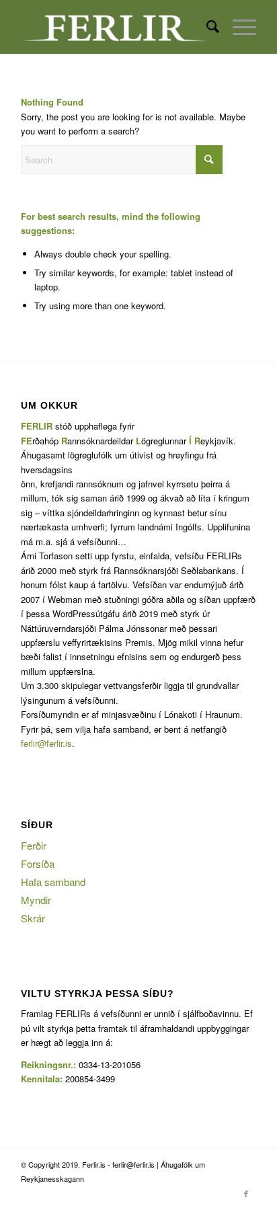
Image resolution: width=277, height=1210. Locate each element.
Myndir (36, 900)
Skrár (33, 918)
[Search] (206, 27)
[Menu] (237, 27)
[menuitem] (206, 27)
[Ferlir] (115, 27)
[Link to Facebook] (246, 1193)
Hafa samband (53, 882)
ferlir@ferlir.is (46, 743)
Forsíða (37, 863)
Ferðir (33, 845)
